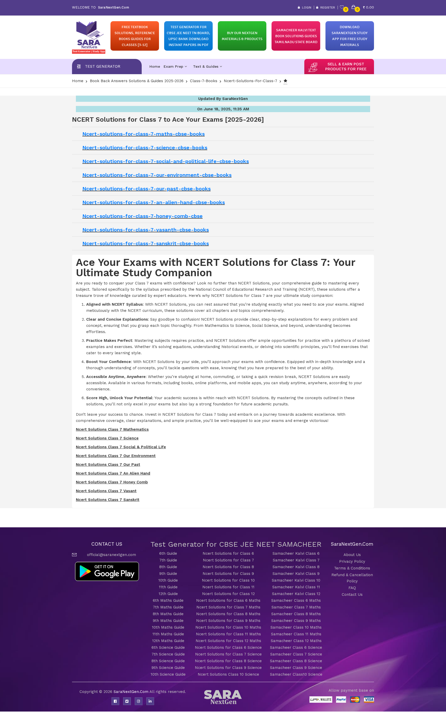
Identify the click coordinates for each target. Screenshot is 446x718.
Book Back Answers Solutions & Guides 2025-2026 (137, 81)
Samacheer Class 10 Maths (296, 627)
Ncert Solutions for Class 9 (228, 573)
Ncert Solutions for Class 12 (228, 593)
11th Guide (168, 587)
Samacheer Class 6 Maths (296, 600)
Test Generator (102, 66)
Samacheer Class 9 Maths (296, 620)
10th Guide (168, 580)
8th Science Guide (168, 661)
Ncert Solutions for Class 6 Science (228, 647)
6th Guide (168, 553)
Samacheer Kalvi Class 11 (296, 587)
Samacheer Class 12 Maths (296, 640)
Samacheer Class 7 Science (296, 654)
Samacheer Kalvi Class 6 (296, 553)
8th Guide (168, 567)
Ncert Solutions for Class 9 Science (228, 667)
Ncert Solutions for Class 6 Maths (228, 600)
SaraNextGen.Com (131, 691)
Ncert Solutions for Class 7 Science (228, 654)
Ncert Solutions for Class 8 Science (228, 661)
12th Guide (168, 593)
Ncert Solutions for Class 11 (228, 587)
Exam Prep (174, 66)
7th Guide (168, 560)
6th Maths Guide (168, 600)
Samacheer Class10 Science (296, 674)
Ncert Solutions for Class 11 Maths (228, 634)
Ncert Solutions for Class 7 (228, 560)
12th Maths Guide (168, 640)
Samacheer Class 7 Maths (296, 607)
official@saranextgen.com (111, 554)
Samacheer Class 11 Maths (296, 634)
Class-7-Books (203, 81)
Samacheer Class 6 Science (296, 647)
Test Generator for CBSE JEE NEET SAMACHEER (236, 544)
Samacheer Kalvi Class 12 (296, 593)
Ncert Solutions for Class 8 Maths (228, 614)
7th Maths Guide (168, 607)
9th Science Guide (168, 667)
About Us (352, 554)
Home (154, 66)
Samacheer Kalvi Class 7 (296, 560)
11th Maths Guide (168, 634)
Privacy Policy (352, 561)
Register (326, 7)
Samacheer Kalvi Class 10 (296, 580)
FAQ (352, 587)
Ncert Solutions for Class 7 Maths (228, 607)
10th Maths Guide (168, 627)
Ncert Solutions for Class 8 (228, 567)
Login (305, 7)
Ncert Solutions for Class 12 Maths (228, 640)
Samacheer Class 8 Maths (296, 614)
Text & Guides (206, 66)
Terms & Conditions (352, 568)
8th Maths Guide (168, 614)
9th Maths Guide (168, 620)
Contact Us (352, 594)
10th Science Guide (168, 674)
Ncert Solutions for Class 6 (228, 553)
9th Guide (168, 573)
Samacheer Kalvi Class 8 (296, 567)
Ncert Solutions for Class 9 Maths (228, 620)
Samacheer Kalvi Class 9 (296, 573)
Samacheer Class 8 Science (296, 661)
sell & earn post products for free (346, 66)
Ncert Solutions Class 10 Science (228, 674)
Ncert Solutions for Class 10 (228, 580)
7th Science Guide (168, 654)
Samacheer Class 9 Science (296, 667)
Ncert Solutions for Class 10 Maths (228, 627)
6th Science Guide (168, 647)
